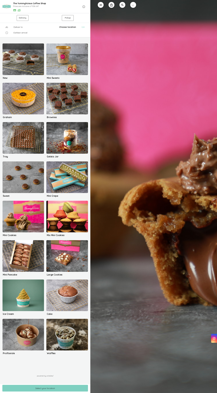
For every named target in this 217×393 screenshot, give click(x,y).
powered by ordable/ (45, 376)
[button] (45, 6)
